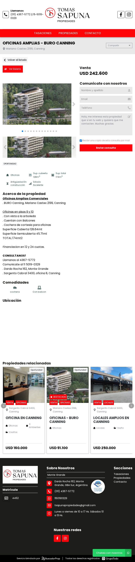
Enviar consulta (106, 147)
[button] (73, 104)
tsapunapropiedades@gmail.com (75, 505)
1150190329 (60, 498)
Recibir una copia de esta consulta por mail (106, 140)
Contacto (93, 33)
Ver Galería (14, 68)
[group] (39, 104)
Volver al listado (17, 60)
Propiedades (68, 33)
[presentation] (3, 405)
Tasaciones (43, 33)
